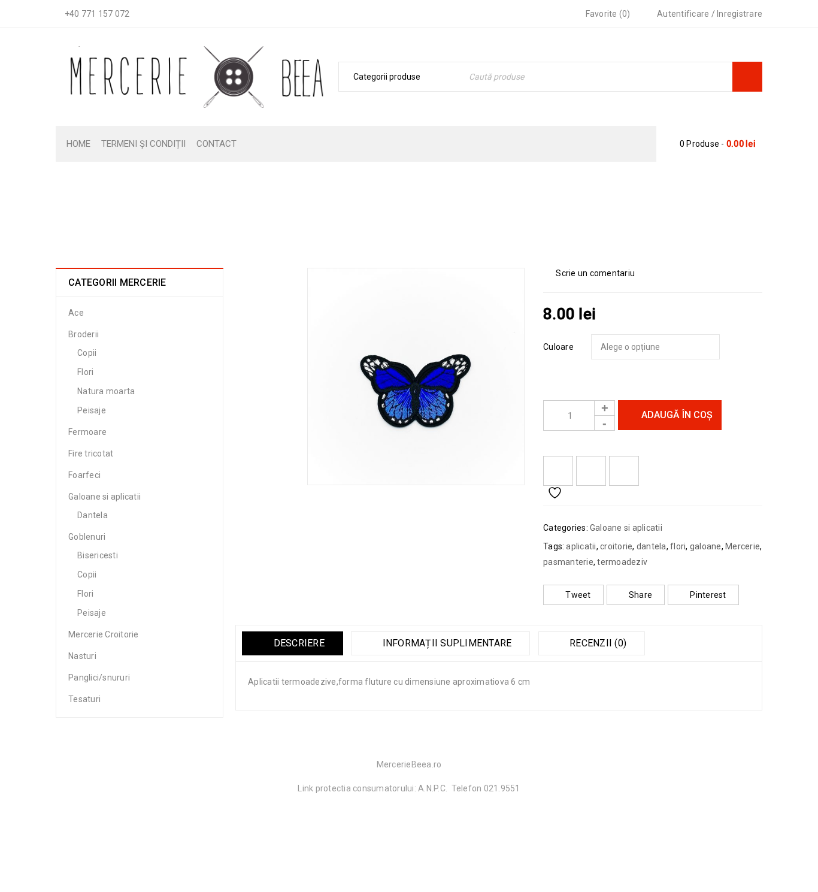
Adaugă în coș (677, 415)
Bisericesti (97, 555)
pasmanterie (568, 562)
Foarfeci (84, 475)
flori (678, 546)
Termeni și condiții (143, 143)
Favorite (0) (606, 14)
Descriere (298, 643)
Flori (85, 372)
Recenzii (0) (596, 643)
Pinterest (708, 595)
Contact (216, 143)
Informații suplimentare (445, 643)
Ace (76, 313)
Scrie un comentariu (595, 273)
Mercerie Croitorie (103, 634)
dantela (651, 546)
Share (640, 595)
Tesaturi (84, 699)
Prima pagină (304, 217)
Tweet (577, 595)
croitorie (616, 546)
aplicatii (581, 546)
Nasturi (82, 656)
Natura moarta (106, 391)
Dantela (92, 515)
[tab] (292, 643)
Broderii (83, 334)
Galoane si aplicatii (388, 217)
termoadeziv (622, 562)
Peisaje (91, 410)
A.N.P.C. (432, 788)
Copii (86, 353)
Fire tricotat (90, 453)
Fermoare (87, 432)
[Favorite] (558, 471)
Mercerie (742, 546)
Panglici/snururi (99, 677)
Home (78, 143)
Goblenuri (86, 537)
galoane (706, 546)
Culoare (558, 347)
